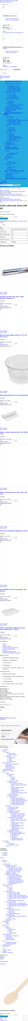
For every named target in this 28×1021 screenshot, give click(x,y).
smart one (5, 855)
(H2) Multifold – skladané (14, 87)
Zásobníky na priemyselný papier (13, 107)
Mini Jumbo (11, 101)
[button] (4, 306)
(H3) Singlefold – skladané (15, 88)
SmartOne (11, 103)
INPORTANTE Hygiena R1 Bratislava (12, 653)
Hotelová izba (12, 162)
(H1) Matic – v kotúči (13, 86)
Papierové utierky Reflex (17, 783)
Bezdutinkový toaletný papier (18, 833)
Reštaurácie (8, 164)
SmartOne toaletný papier (14, 136)
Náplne (7, 773)
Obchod (6, 191)
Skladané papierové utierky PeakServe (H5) (17, 826)
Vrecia (7, 155)
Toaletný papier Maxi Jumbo (17, 802)
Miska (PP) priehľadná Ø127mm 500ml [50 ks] (14, 395)
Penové (13, 777)
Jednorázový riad (9, 175)
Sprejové (13, 778)
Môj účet (5, 650)
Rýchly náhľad (3, 293)
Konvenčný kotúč (13, 139)
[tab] (4, 224)
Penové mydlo (12, 129)
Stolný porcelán (12, 169)
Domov (2, 191)
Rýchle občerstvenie (10, 177)
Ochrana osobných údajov (9, 649)
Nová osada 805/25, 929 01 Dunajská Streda (13, 32)
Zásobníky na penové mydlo (17, 813)
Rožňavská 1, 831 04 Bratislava (10, 66)
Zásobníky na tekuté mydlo (17, 816)
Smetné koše (8, 111)
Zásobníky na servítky (11, 110)
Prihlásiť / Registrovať (8, 952)
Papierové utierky (10, 116)
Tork (4, 771)
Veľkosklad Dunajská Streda (9, 651)
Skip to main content (13, 0)
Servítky (8, 145)
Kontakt (5, 645)
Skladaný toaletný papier (14, 140)
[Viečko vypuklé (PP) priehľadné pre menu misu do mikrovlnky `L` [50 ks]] (11, 622)
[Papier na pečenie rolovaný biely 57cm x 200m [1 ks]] (11, 426)
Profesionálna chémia (13, 153)
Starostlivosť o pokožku (11, 147)
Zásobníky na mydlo (10, 92)
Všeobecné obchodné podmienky (10, 647)
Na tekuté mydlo (12, 94)
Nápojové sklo (12, 166)
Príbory (10, 168)
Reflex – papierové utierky (15, 91)
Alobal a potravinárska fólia (12, 173)
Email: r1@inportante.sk (11, 52)
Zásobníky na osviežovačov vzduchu (14, 108)
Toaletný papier (9, 131)
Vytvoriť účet (3, 964)
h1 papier (5, 854)
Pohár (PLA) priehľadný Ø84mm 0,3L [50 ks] (13, 531)
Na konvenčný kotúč (13, 106)
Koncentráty (11, 154)
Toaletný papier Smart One (17, 804)
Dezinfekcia (8, 142)
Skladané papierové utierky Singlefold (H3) (17, 791)
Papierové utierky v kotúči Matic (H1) (17, 895)
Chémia (7, 151)
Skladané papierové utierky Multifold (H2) (18, 120)
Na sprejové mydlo (13, 97)
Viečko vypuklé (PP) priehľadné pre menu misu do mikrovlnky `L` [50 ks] (12, 628)
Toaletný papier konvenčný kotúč (19, 800)
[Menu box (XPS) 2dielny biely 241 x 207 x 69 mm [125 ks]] (11, 329)
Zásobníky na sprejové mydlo (18, 815)
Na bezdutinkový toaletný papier (16, 105)
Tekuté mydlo (12, 127)
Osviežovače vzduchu (11, 144)
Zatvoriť (2, 857)
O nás (4, 643)
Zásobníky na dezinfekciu (14, 811)
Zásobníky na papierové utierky (13, 83)
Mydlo (7, 125)
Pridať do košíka (4, 218)
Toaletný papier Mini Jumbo (17, 803)
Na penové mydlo (13, 96)
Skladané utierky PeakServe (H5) (19, 792)
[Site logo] (6, 2)
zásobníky (5, 852)
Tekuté (13, 779)
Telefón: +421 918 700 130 (12, 51)
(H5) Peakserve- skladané (14, 123)
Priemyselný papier (10, 143)
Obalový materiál (12, 191)
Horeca (4, 751)
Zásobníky (8, 805)
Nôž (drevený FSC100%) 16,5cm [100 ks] (10, 200)
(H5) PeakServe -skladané (14, 89)
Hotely (7, 159)
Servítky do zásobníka (14, 795)
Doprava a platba (7, 646)
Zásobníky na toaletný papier (12, 98)
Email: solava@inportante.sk (12, 20)
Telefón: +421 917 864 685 (12, 18)
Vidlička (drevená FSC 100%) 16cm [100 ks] (10, 195)
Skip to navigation (4, 0)
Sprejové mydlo (12, 130)
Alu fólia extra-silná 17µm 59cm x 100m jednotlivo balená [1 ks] (12, 297)
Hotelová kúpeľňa (13, 163)
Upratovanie (5, 841)
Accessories (5, 749)
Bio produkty (9, 174)
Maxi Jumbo (11, 102)
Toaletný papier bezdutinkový (15, 138)
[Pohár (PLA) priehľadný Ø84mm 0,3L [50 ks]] (11, 525)
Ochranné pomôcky (7, 769)
